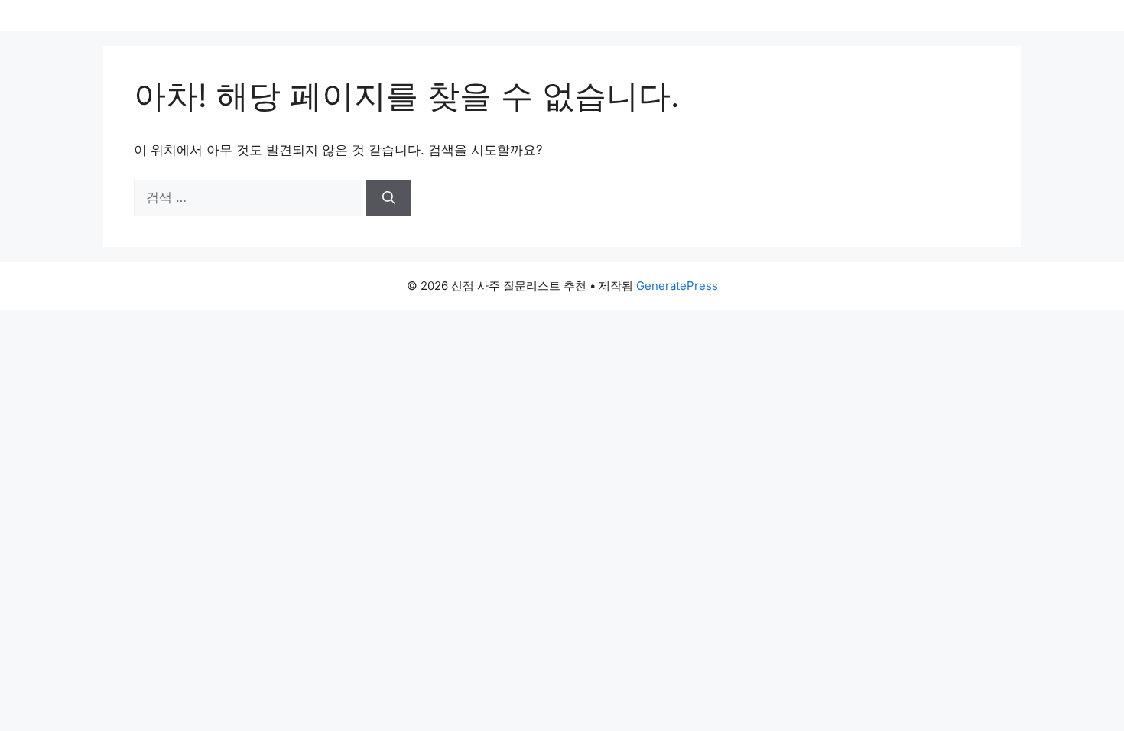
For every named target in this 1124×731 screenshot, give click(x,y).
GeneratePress (677, 285)
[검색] (388, 198)
